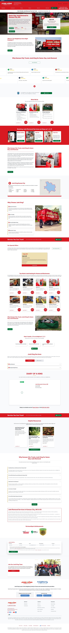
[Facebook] (61, 13)
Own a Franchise (40, 609)
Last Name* (20, 543)
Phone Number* (41, 543)
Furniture (11, 287)
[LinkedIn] (67, 13)
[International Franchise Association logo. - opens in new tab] (9, 614)
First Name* (10, 543)
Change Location (16, 4)
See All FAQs (34, 504)
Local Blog (52, 605)
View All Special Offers (56, 248)
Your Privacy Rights (43, 625)
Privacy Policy (19, 548)
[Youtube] (65, 13)
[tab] (3, 8)
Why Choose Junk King (41, 607)
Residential (30, 360)
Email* (30, 543)
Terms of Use (20, 625)
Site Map (52, 609)
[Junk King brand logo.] (6, 4)
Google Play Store (48, 595)
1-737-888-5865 (56, 140)
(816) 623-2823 (38, 140)
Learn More (10, 50)
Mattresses (51, 287)
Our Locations (53, 607)
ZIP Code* (53, 543)
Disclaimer (48, 625)
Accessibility (30, 625)
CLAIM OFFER (34, 265)
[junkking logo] (14, 602)
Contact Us (39, 605)
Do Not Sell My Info (35, 625)
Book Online (12, 31)
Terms (15, 548)
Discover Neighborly (24, 595)
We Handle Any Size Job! (33, 112)
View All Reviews (34, 62)
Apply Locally (39, 611)
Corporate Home (53, 611)
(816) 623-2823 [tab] (63, 8)
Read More (13, 570)
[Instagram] (59, 13)
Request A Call (13, 551)
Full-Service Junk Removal (21, 112)
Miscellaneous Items (39, 304)
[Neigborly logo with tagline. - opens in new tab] (42, 582)
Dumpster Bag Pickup (46, 112)
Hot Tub (11, 304)
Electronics (25, 287)
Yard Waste (25, 304)
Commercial (39, 360)
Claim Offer (51, 27)
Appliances (38, 287)
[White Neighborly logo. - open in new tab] (2, 0)
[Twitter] (63, 13)
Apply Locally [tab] (60, 3)
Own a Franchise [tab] (65, 3)
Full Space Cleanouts (52, 304)
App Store (40, 595)
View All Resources (34, 449)
